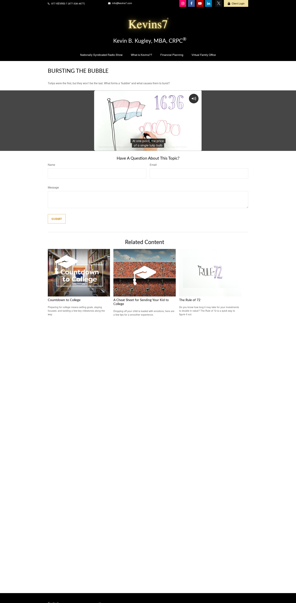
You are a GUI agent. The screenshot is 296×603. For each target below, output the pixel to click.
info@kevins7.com (122, 3)
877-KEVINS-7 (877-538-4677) (68, 3)
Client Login (238, 3)
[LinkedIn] (208, 3)
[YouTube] (199, 3)
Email (153, 165)
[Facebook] (191, 3)
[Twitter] (218, 3)
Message (53, 187)
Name (51, 165)
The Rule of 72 (189, 300)
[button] (101, 54)
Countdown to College (64, 300)
